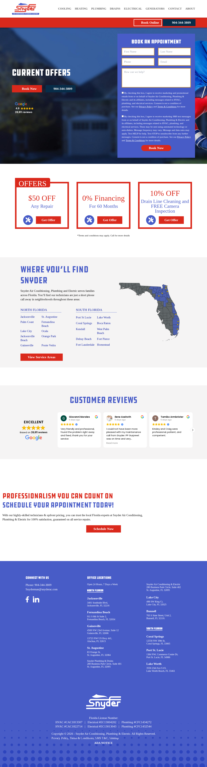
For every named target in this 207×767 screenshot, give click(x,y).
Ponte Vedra (49, 345)
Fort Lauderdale (85, 344)
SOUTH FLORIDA (89, 310)
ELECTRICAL (133, 8)
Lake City (26, 331)
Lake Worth (104, 317)
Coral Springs (84, 323)
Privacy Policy (146, 106)
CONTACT (175, 8)
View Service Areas (41, 357)
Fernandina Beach (98, 612)
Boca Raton (104, 323)
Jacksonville (27, 316)
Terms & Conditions (167, 106)
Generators (155, 8)
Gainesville (26, 345)
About (190, 8)
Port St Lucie (83, 317)
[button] (192, 430)
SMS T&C (101, 738)
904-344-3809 (181, 22)
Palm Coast (27, 322)
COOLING (64, 8)
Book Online (150, 22)
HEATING (81, 8)
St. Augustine (49, 316)
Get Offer (48, 220)
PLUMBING (98, 8)
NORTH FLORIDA (33, 310)
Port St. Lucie (155, 650)
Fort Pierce (103, 339)
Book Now (29, 89)
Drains (115, 8)
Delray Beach (84, 339)
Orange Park (49, 336)
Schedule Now (103, 529)
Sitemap (114, 738)
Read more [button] (112, 443)
